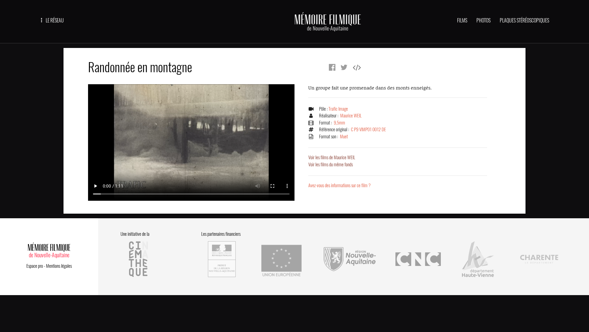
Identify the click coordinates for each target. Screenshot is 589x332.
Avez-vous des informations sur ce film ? (339, 185)
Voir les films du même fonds (330, 164)
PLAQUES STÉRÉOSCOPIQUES (524, 20)
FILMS (462, 20)
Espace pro (34, 266)
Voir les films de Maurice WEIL (331, 157)
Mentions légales (59, 266)
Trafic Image (338, 109)
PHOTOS (483, 20)
